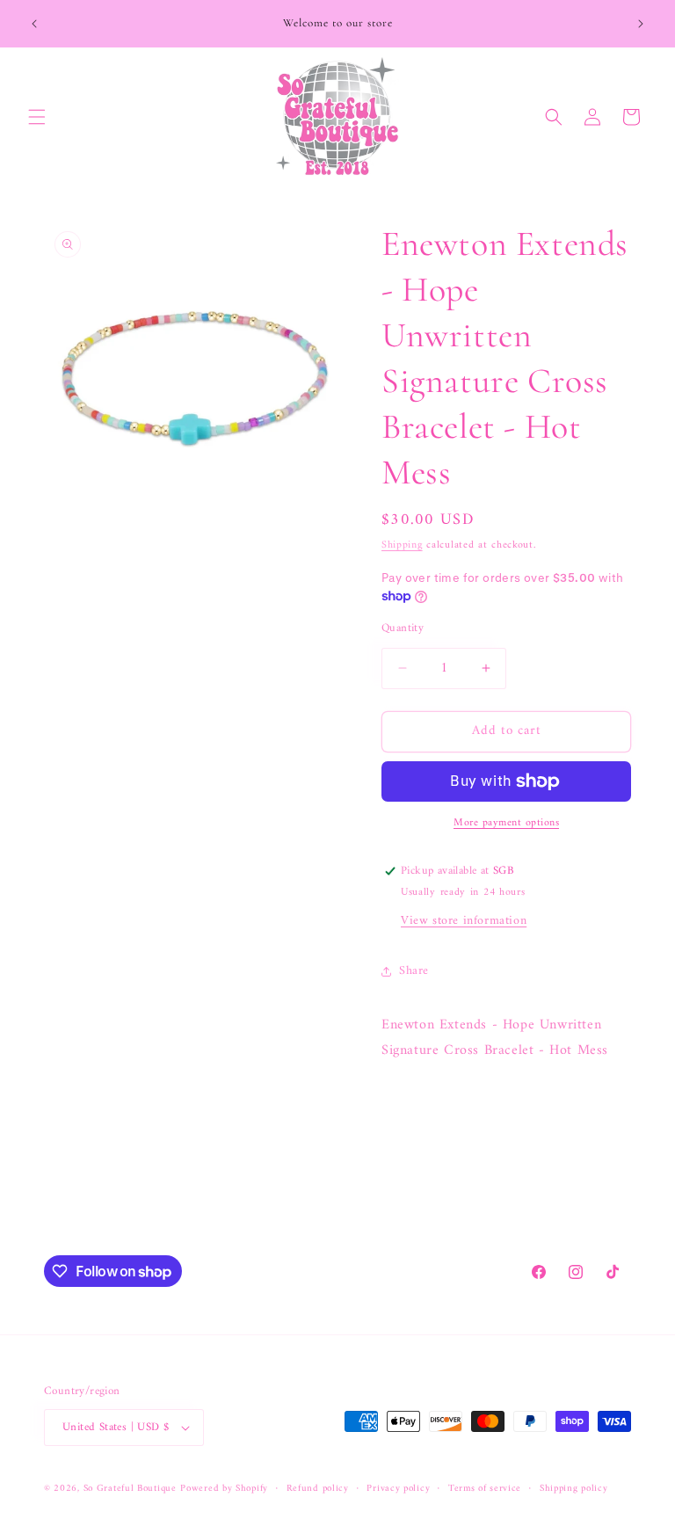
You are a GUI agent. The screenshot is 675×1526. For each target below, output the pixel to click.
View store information (463, 921)
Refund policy (318, 1489)
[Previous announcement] (34, 23)
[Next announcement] (640, 23)
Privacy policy (398, 1489)
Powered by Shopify (224, 1488)
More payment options (506, 824)
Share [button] (414, 971)
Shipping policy (574, 1489)
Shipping (402, 545)
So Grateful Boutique (130, 1488)
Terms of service (484, 1489)
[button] (37, 117)
